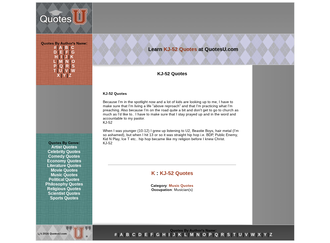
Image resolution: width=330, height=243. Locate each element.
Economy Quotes (64, 161)
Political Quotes (64, 179)
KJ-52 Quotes (180, 49)
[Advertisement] (193, 18)
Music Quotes (64, 175)
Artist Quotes (64, 147)
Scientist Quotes (64, 193)
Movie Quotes (64, 170)
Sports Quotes (64, 198)
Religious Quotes (64, 189)
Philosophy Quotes (64, 184)
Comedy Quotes (64, 156)
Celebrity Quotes (64, 151)
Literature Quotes (64, 165)
